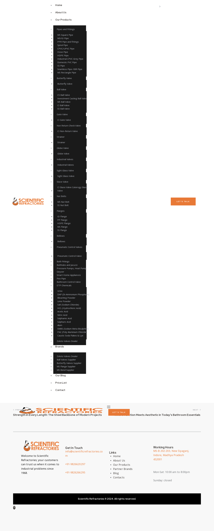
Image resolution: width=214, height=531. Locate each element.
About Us (119, 460)
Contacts (118, 477)
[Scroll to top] (14, 507)
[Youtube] (42, 482)
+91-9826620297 (75, 464)
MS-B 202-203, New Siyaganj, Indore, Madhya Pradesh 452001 (171, 455)
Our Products (121, 464)
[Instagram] (33, 482)
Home (117, 456)
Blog (116, 473)
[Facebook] (24, 482)
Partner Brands (122, 469)
